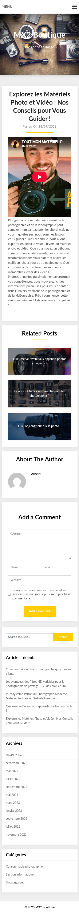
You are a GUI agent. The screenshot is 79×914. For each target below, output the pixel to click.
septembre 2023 (16, 787)
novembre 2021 (16, 834)
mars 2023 (13, 802)
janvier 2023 (14, 810)
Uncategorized (15, 882)
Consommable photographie (24, 866)
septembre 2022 (16, 818)
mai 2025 (12, 771)
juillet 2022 (13, 826)
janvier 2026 (14, 755)
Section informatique (19, 874)
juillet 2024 (13, 779)
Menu (7, 6)
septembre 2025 (16, 763)
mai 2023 (12, 795)
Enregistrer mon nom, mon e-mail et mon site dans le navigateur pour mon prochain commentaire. (41, 594)
